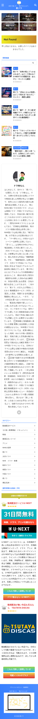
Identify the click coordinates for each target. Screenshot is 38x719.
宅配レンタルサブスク (19, 675)
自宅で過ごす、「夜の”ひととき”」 (19, 691)
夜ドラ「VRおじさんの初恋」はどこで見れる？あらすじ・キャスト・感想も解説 (24, 94)
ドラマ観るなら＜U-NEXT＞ (19, 597)
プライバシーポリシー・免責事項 (19, 687)
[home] (19, 412)
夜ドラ (19, 8)
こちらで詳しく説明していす (19, 591)
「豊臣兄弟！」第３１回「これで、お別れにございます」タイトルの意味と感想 (24, 153)
